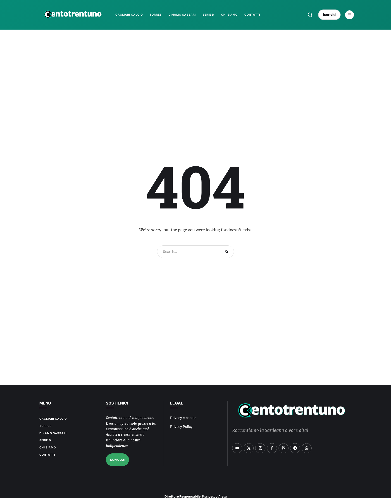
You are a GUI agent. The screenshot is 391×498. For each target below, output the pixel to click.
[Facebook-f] (272, 448)
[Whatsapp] (307, 448)
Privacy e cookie (183, 418)
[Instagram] (260, 448)
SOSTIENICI (117, 403)
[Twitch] (283, 448)
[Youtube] (237, 448)
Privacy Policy (181, 426)
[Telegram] (295, 448)
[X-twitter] (249, 448)
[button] (310, 14)
